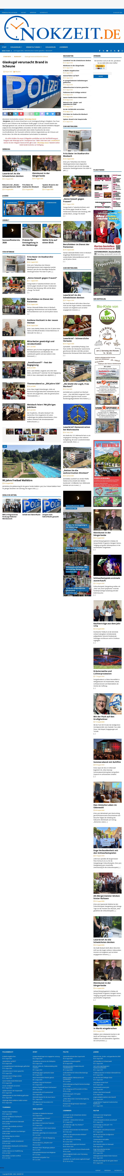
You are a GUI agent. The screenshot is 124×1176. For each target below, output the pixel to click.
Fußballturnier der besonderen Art (43, 1102)
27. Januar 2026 (69, 476)
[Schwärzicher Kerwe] (107, 209)
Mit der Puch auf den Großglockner (103, 717)
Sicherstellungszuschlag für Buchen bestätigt (76, 1084)
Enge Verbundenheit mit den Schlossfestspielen (105, 851)
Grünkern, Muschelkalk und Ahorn (12, 1126)
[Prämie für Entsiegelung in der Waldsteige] (31, 231)
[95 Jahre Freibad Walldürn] (31, 461)
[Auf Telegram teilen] (47, 114)
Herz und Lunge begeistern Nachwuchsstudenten (101, 1067)
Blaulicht (17, 71)
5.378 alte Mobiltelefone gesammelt (75, 589)
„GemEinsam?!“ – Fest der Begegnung (39, 363)
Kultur (96, 1110)
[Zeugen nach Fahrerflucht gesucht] (51, 506)
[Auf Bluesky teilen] (52, 114)
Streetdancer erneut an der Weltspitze (44, 1061)
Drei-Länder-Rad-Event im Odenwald (13, 1121)
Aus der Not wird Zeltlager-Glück (102, 1077)
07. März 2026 (69, 432)
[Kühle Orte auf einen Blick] (51, 231)
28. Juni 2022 (8, 71)
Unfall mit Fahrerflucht (31, 515)
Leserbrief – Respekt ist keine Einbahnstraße (76, 1149)
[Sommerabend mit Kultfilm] (53, 431)
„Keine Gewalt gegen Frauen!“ (42, 278)
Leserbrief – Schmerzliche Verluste (76, 339)
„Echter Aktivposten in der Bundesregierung (76, 1099)
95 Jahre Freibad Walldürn (17, 480)
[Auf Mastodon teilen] (42, 114)
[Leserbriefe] (77, 282)
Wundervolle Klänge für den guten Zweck (105, 1161)
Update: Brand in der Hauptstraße (50, 186)
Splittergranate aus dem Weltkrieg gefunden (15, 1095)
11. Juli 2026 (7, 1128)
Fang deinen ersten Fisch (100, 1082)
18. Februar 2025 (69, 1161)
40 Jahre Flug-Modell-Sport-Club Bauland (44, 1087)
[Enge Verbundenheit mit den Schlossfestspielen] (31, 438)
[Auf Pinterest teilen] (21, 114)
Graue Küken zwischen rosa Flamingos (13, 1131)
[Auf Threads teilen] (58, 114)
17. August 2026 (99, 676)
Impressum (33, 12)
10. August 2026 (33, 304)
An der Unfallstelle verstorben (73, 109)
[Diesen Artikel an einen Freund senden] (26, 114)
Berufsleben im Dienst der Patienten (40, 300)
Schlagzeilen (15, 47)
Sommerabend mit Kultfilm (107, 762)
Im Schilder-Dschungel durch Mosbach (74, 1144)
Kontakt (23, 12)
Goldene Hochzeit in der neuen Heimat (42, 321)
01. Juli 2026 (7, 1138)
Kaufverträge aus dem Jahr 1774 (107, 624)
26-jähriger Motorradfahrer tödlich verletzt (14, 1100)
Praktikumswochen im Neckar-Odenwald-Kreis (107, 1073)
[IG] (111, 51)
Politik (65, 1052)
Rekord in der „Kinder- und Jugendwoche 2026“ (11, 186)
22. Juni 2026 (7, 1153)
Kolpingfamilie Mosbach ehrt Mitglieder (44, 1152)
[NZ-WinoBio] (107, 325)
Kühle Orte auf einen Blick (49, 241)
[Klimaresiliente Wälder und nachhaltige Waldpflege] (77, 564)
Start (4, 47)
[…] (52, 272)
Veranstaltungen (33, 47)
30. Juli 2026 (7, 1118)
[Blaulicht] (107, 1015)
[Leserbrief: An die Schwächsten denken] (16, 163)
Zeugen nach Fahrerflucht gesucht (50, 516)
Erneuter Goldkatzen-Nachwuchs (12, 1116)
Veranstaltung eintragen (9, 12)
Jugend (96, 1052)
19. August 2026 (38, 1070)
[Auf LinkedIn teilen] (15, 114)
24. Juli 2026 (7, 1123)
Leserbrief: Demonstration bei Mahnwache (76, 428)
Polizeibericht (7, 1052)
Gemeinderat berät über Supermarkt (74, 1056)
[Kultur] (107, 519)
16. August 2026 (38, 1075)
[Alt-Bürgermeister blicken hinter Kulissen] (40, 438)
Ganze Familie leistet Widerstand (74, 97)
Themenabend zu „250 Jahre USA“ (43, 383)
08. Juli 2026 (7, 1133)
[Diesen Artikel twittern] (10, 114)
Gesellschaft (38, 1109)
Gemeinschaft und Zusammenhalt (43, 1092)
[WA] (122, 51)
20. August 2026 (99, 629)
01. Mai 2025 (68, 1156)
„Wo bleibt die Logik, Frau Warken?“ (76, 385)
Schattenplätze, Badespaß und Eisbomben (15, 1146)
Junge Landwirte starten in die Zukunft (104, 1097)
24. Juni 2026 (7, 1148)
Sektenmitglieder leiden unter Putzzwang (75, 1154)
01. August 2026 (38, 1099)
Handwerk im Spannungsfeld (71, 1061)
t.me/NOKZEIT (55, 140)
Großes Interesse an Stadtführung (12, 1151)
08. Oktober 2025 (69, 1146)
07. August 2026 (99, 856)
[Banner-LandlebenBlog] (107, 506)
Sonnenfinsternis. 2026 (11, 241)
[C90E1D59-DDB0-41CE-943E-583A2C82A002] (107, 495)
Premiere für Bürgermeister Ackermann (74, 1104)
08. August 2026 (33, 325)
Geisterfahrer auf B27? (71, 76)
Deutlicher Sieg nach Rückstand (42, 1082)
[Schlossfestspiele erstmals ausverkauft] (18, 431)
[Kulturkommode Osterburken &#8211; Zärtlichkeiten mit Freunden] (107, 255)
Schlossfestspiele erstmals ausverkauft (106, 579)
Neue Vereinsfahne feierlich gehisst (43, 1077)
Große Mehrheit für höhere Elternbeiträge (75, 1073)
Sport (35, 1052)
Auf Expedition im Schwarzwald (102, 1061)
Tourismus (6, 1107)
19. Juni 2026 (7, 1158)
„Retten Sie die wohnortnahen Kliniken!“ (76, 471)
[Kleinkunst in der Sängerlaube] (46, 163)
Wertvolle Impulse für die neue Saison (44, 1097)
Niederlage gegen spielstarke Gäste (43, 1073)
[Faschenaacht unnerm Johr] (13, 208)
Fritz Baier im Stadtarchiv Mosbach (30, 186)
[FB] (99, 51)
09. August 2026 (99, 765)
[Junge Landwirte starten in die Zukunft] (52, 208)
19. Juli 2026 (37, 1154)
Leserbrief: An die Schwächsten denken (13, 174)
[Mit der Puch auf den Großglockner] (44, 431)
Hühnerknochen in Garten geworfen (75, 87)
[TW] (103, 51)
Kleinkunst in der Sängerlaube (41, 174)
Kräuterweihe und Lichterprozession (102, 672)
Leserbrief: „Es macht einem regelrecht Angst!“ (76, 1159)
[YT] (107, 51)
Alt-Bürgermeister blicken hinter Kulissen (106, 897)
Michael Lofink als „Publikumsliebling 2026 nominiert (45, 1067)
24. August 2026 (69, 94)
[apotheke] (107, 439)
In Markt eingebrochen (71, 71)
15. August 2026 (99, 722)
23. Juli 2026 (32, 410)
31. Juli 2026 (32, 346)
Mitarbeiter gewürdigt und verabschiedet (40, 342)
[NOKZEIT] (62, 42)
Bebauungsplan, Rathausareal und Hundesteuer (73, 1078)
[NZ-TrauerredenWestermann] (107, 294)
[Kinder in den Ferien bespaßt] (33, 208)
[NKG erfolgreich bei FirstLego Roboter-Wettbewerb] (11, 506)
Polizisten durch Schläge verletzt (74, 92)
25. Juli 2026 (32, 386)
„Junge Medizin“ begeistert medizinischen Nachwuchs (105, 1103)
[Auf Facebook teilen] (5, 114)
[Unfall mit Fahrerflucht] (31, 506)
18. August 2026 (68, 1063)
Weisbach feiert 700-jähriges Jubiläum (41, 405)
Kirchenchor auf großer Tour (41, 1157)
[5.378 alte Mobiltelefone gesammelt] (77, 585)
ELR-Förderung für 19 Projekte (72, 1094)
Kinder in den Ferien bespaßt (101, 1092)
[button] (2, 10)
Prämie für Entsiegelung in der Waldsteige (30, 242)
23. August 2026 (8, 189)
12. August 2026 (69, 344)
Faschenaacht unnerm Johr (101, 1087)
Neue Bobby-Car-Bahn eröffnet (11, 1156)
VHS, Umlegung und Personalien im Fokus (75, 1089)
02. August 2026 (72, 571)
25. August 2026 (8, 179)
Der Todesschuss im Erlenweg (72, 1139)
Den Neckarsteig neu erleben (11, 1136)
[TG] (118, 51)
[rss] (114, 51)
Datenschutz (44, 12)
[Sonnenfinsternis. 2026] (11, 231)
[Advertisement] (108, 92)
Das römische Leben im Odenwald (105, 806)
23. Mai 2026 (68, 389)
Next (5, 208)
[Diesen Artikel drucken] (31, 114)
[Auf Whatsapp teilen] (37, 114)
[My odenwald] (107, 486)
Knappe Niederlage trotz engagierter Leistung (46, 1056)
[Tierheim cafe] (107, 364)
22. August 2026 (8, 1097)
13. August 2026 (72, 508)
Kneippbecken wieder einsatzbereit (12, 1141)
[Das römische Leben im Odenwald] (23, 438)
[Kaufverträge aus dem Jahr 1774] (27, 431)
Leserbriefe (63, 47)
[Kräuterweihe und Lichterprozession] (36, 431)
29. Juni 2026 (7, 1143)
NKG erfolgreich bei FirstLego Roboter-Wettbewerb (10, 517)
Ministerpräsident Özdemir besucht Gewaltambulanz (73, 1067)
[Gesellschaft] (13, 264)
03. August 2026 (8, 483)
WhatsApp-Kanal (30, 119)
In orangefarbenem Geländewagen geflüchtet (75, 81)
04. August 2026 (72, 550)
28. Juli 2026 (32, 368)
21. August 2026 (33, 281)
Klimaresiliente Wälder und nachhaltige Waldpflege (76, 568)
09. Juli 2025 (68, 1151)
